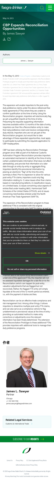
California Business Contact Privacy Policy (27, 465)
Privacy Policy (19, 460)
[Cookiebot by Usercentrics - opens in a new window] (40, 212)
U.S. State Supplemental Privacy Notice (36, 460)
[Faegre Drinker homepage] (14, 8)
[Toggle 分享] (9, 39)
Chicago (9, 398)
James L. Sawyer (27, 60)
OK (27, 261)
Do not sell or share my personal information (27, 269)
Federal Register (25, 76)
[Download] (4, 39)
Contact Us (10, 460)
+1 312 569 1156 (12, 401)
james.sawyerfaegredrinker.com (19, 403)
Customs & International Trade (17, 424)
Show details (40, 253)
